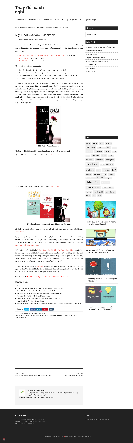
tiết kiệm (111, 187)
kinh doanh (92, 164)
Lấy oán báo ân (90, 72)
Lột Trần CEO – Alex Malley (74, 375)
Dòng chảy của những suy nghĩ (95, 58)
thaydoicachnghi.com (38, 419)
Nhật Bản (97, 174)
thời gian (105, 187)
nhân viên (88, 174)
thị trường (97, 187)
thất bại (89, 187)
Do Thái (107, 152)
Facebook (33, 309)
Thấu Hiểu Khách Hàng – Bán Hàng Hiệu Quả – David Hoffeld (36, 291)
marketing (90, 170)
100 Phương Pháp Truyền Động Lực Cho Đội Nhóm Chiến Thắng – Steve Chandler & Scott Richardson (49, 303)
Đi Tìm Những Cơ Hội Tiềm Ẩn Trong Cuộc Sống (55, 250)
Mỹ (114, 169)
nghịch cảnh (59, 315)
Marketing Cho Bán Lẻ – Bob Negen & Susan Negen (33, 296)
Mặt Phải (40, 266)
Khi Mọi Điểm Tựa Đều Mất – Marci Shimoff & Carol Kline (48, 277)
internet (104, 155)
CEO (108, 148)
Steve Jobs (100, 178)
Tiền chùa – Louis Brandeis (25, 286)
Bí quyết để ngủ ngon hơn (94, 51)
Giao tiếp (114, 151)
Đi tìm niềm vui (90, 68)
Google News (50, 397)
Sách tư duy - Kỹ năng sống (40, 27)
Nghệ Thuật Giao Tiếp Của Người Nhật (51, 55)
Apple (101, 143)
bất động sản (101, 147)
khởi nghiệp (110, 160)
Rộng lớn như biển (91, 54)
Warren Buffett (110, 192)
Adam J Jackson (24, 315)
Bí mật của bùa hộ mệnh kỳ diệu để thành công (100, 47)
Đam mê (88, 195)
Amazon (95, 143)
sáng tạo (108, 178)
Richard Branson (90, 178)
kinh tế (102, 164)
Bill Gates (108, 143)
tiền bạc (88, 192)
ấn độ (99, 195)
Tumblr (51, 309)
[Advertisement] (85, 7)
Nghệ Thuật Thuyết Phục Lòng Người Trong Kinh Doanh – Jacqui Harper (40, 288)
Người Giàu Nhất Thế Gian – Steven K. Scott (31, 301)
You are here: (19, 27)
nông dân (104, 174)
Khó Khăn (99, 160)
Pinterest (45, 309)
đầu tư (94, 195)
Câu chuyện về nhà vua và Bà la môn (97, 61)
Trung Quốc (98, 192)
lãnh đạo (109, 164)
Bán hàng (91, 147)
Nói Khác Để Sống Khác (27, 55)
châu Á (114, 147)
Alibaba (88, 143)
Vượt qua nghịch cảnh (70, 315)
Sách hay (27, 27)
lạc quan (47, 315)
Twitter (27, 309)
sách (16, 423)
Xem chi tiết (55, 155)
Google (87, 155)
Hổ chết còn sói (91, 65)
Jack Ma (111, 155)
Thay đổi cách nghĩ (29, 9)
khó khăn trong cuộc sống (37, 315)
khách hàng (89, 160)
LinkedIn (39, 309)
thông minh (105, 183)
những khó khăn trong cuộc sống (26, 245)
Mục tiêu (106, 170)
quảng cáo (111, 174)
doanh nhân (99, 152)
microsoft (98, 170)
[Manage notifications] (4, 439)
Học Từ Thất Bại (24, 61)
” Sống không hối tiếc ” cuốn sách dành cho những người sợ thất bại (38, 298)
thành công (92, 182)
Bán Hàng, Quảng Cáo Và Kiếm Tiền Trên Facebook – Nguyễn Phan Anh (39, 293)
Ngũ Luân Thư (24, 58)
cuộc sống (89, 151)
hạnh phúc (96, 156)
